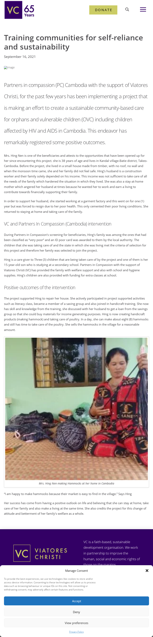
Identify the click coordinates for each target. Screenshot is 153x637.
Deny (76, 612)
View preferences (76, 623)
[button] (147, 571)
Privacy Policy (76, 631)
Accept (76, 601)
